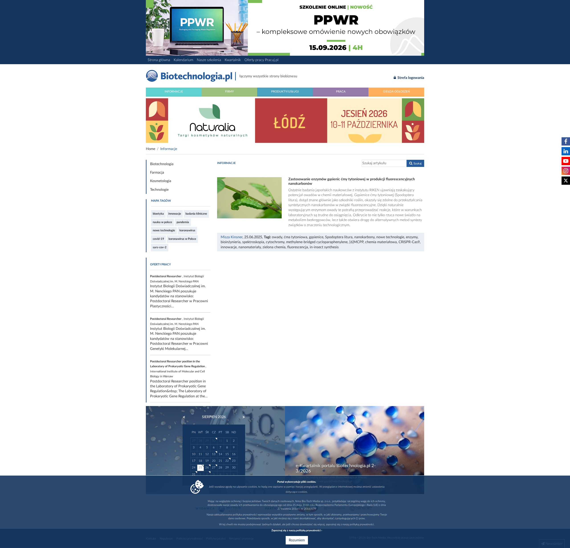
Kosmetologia (160, 181)
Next (241, 417)
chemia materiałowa (381, 242)
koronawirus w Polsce (182, 239)
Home (150, 149)
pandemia (183, 222)
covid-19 (158, 239)
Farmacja (157, 172)
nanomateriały (249, 247)
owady (277, 237)
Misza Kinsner (231, 237)
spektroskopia (253, 242)
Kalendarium (183, 60)
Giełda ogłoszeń (396, 91)
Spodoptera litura (338, 237)
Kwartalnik (233, 60)
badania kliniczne (196, 213)
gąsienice (316, 237)
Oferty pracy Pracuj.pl (261, 60)
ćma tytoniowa (295, 237)
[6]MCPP (356, 242)
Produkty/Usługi (285, 91)
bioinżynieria (230, 242)
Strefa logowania (410, 78)
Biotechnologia (161, 164)
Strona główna (159, 60)
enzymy (411, 237)
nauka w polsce (162, 222)
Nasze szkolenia (209, 60)
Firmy (229, 91)
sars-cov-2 (160, 247)
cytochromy (275, 242)
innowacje (174, 213)
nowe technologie (164, 230)
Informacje (174, 91)
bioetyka (158, 213)
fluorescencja (297, 247)
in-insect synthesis (324, 247)
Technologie (159, 189)
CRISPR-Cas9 (409, 242)
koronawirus (187, 230)
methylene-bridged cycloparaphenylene (317, 242)
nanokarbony (364, 237)
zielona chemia (274, 247)
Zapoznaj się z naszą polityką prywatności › (296, 530)
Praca (341, 91)
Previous (186, 417)
